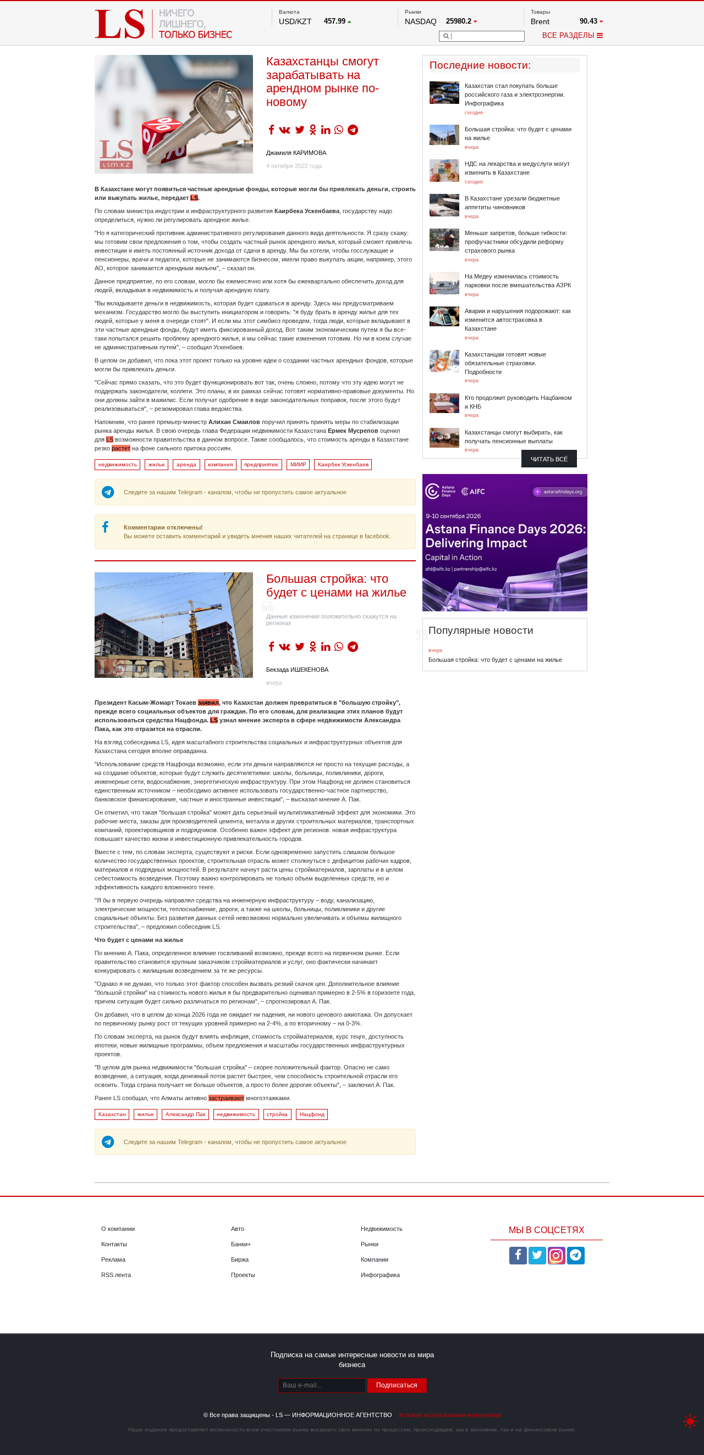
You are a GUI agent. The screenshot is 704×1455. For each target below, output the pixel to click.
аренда (186, 464)
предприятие (261, 464)
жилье (156, 464)
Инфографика (380, 1275)
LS (109, 439)
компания (220, 464)
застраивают (226, 1098)
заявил (208, 702)
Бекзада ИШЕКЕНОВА (297, 669)
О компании (118, 1228)
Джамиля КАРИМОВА (296, 152)
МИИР (298, 464)
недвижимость (117, 464)
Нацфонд (312, 1114)
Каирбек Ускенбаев (343, 464)
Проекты (243, 1275)
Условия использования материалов (450, 1415)
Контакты (114, 1244)
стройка (277, 1114)
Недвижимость (382, 1228)
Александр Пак (185, 1114)
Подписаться (396, 1385)
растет (121, 448)
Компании (374, 1259)
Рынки (369, 1244)
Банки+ (241, 1244)
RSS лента (116, 1275)
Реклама (113, 1259)
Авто (237, 1228)
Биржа (240, 1259)
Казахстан (112, 1114)
